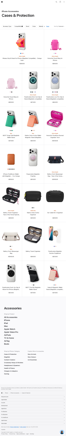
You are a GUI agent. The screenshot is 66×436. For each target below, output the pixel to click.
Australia (3, 429)
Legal (27, 433)
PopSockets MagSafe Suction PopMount (55, 252)
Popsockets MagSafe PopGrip (33, 175)
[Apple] (1, 393)
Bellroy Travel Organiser (33, 251)
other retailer (23, 427)
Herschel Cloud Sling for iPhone (54, 59)
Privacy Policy (4, 433)
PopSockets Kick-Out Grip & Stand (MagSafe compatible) (33, 98)
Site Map (32, 433)
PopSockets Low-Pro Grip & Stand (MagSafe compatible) (55, 98)
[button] (56, 2)
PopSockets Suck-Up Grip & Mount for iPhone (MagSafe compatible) (11, 288)
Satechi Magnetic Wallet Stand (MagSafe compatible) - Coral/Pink (55, 288)
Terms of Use (12, 433)
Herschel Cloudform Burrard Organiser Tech (55, 136)
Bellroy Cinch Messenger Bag (11, 252)
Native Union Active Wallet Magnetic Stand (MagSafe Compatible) (33, 136)
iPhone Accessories (14, 393)
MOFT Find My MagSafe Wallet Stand (33, 288)
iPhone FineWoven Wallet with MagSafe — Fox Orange (11, 175)
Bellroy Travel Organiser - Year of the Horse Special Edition (11, 214)
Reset (47, 26)
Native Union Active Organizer (33, 213)
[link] (62, 432)
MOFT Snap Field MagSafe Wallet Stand (11, 136)
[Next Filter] (44, 26)
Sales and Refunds (20, 433)
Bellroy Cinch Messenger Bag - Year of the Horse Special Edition (55, 175)
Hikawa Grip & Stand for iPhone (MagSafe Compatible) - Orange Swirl (22, 59)
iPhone (6, 393)
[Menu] (64, 2)
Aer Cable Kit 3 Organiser (55, 212)
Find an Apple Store (14, 427)
